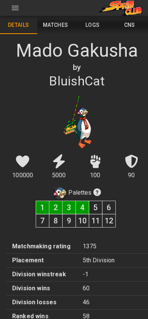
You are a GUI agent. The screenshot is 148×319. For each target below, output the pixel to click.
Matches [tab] (55, 25)
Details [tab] (18, 25)
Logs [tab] (92, 25)
